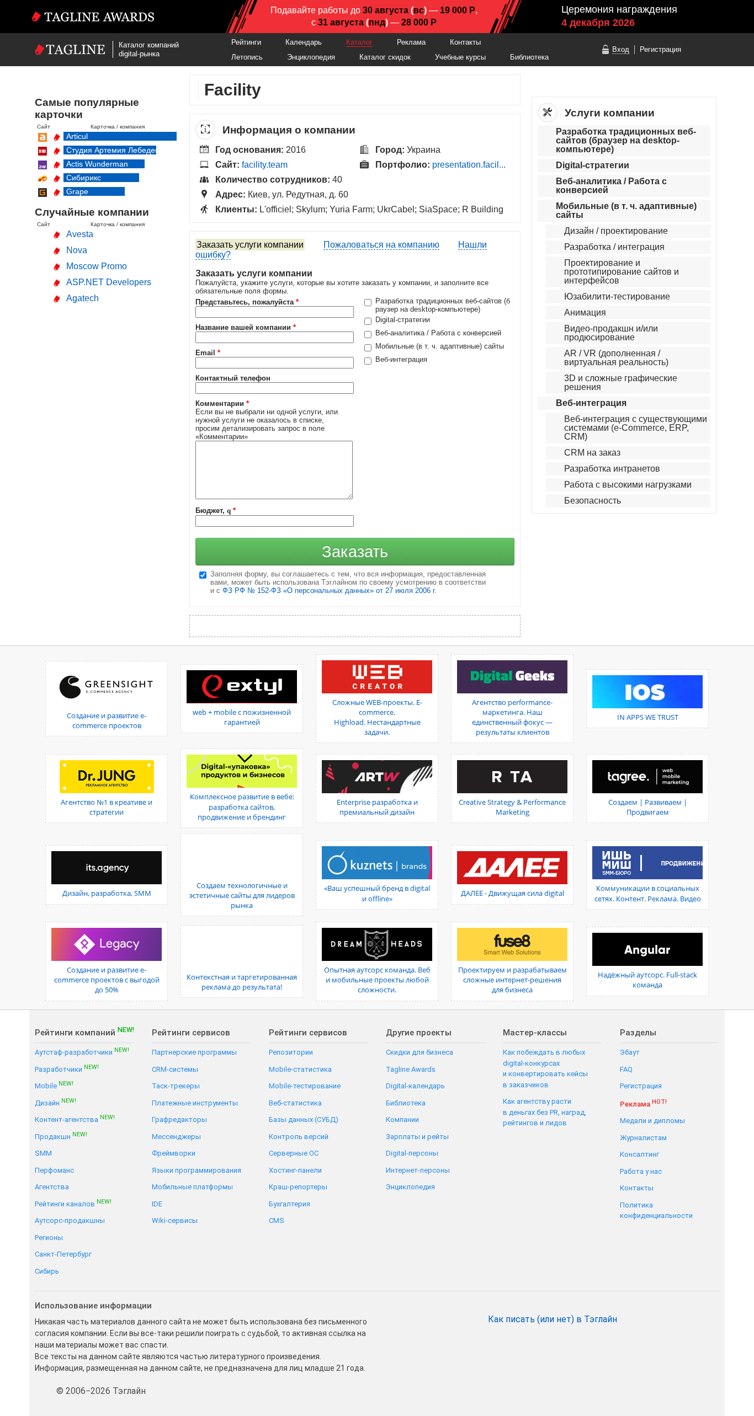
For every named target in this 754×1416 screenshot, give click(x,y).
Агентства (52, 1187)
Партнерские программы (194, 1052)
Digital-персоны (412, 1153)
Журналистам (643, 1138)
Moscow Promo (96, 266)
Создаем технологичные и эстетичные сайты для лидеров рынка (242, 895)
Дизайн (55, 1102)
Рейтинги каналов (73, 1203)
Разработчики (67, 1068)
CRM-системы (175, 1069)
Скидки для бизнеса (419, 1052)
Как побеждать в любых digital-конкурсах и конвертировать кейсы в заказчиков (545, 1068)
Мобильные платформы (192, 1187)
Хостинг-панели (295, 1170)
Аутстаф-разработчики (82, 1051)
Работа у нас (641, 1171)
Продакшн (61, 1136)
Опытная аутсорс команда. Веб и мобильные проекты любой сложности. (377, 980)
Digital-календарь (415, 1086)
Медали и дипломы (652, 1120)
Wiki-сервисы (175, 1220)
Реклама (411, 42)
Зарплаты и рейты (417, 1136)
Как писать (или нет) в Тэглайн (552, 1319)
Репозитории (291, 1052)
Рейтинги (246, 42)
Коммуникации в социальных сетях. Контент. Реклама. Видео (647, 893)
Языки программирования (196, 1170)
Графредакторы (179, 1119)
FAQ (626, 1069)
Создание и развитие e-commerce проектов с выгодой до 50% (107, 980)
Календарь (303, 42)
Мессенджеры (176, 1136)
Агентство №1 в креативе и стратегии (106, 807)
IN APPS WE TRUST (647, 717)
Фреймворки (173, 1153)
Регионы (49, 1237)
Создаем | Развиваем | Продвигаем (647, 807)
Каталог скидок (385, 57)
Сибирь (47, 1271)
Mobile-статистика (300, 1069)
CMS (276, 1220)
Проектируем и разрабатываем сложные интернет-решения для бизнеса (512, 980)
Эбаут (630, 1052)
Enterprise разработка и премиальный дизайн (377, 807)
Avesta (79, 234)
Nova (76, 250)
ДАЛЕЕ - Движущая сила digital (512, 893)
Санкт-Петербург (63, 1254)
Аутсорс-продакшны (70, 1220)
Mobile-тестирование (305, 1086)
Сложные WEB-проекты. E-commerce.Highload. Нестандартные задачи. (377, 717)
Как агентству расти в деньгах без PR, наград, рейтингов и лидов (544, 1112)
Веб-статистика (295, 1103)
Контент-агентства (75, 1119)
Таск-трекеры (176, 1086)
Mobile (54, 1085)
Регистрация (660, 49)
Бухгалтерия (289, 1204)
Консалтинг (639, 1154)
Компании (402, 1119)
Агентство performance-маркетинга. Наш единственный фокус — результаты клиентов (512, 717)
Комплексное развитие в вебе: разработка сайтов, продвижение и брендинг (242, 806)
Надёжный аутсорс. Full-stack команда (647, 980)
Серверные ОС (293, 1153)
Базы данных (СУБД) (303, 1119)
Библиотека (529, 57)
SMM (43, 1153)
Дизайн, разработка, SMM (106, 893)
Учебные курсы (460, 57)
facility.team (265, 164)
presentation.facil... (469, 164)
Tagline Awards (411, 1069)
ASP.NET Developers (108, 282)
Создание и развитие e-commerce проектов (106, 720)
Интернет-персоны (418, 1170)
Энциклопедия (311, 57)
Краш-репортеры (298, 1187)
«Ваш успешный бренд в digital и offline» (377, 893)
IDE (157, 1204)
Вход (620, 49)
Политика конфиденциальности (656, 1210)
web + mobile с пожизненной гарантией (242, 717)
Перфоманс (54, 1170)
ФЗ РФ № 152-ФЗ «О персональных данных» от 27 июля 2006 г (328, 590)
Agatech (82, 298)
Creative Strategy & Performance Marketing (512, 807)
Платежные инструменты (195, 1103)
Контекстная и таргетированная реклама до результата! (242, 982)
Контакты (465, 42)
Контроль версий (298, 1136)
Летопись (247, 57)
